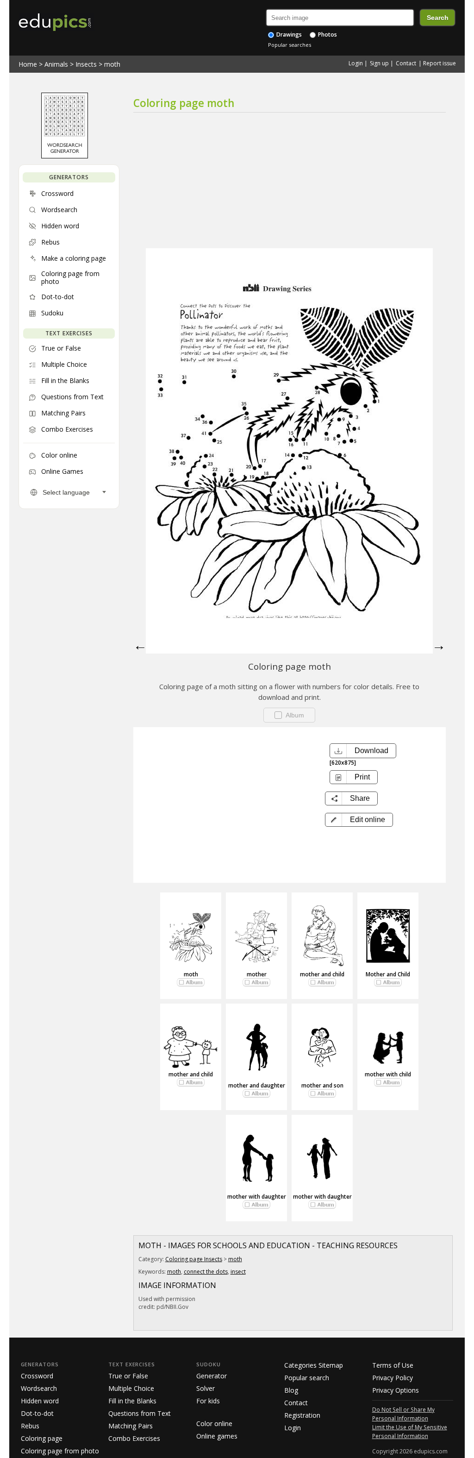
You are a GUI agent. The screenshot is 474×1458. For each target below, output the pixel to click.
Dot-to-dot (37, 1413)
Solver (205, 1388)
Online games (216, 1436)
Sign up (379, 63)
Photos (327, 34)
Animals (56, 64)
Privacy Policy (392, 1377)
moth (112, 64)
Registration (302, 1415)
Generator (211, 1375)
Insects (86, 64)
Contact (406, 63)
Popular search (306, 1377)
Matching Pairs (130, 1425)
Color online (214, 1423)
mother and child (322, 974)
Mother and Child (388, 974)
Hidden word (40, 1400)
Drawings (288, 34)
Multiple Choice (131, 1388)
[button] (359, 820)
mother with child (388, 1074)
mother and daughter (256, 1085)
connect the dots (206, 1272)
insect (238, 1272)
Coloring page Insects (193, 1259)
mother (257, 974)
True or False (128, 1375)
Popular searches (289, 44)
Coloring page (41, 1438)
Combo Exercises (134, 1438)
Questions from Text (139, 1413)
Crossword (37, 1375)
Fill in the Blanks (132, 1400)
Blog (291, 1390)
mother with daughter (256, 1196)
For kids (208, 1400)
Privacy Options (395, 1390)
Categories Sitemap (313, 1365)
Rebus (30, 1425)
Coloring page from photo (60, 1450)
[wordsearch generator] (64, 156)
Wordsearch (39, 1388)
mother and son (322, 1085)
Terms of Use (392, 1365)
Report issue (439, 63)
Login (356, 63)
